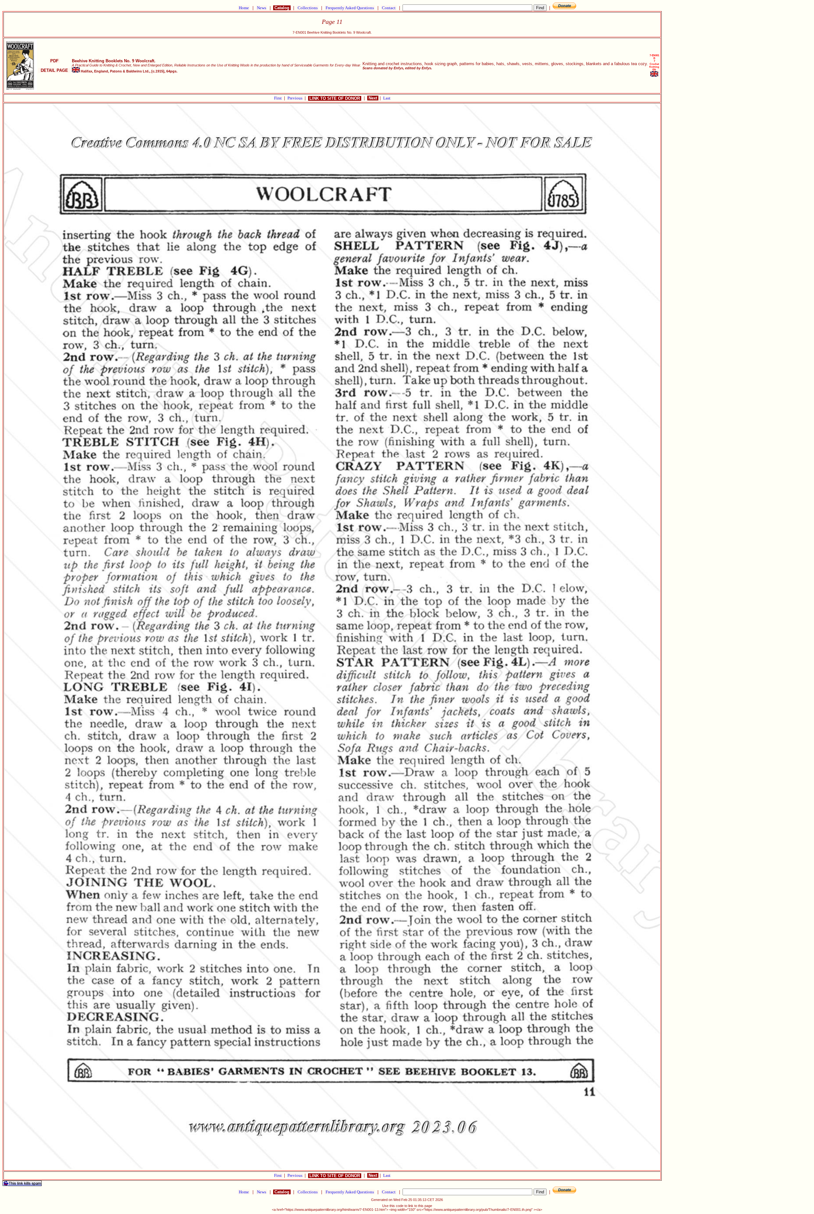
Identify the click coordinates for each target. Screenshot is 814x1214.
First (278, 98)
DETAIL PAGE (54, 70)
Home (244, 7)
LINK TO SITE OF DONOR (334, 98)
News (261, 7)
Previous (295, 98)
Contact (389, 7)
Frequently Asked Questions (350, 7)
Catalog (282, 7)
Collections (308, 7)
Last (386, 98)
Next (372, 98)
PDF (54, 60)
